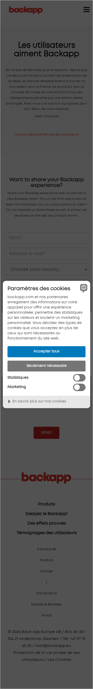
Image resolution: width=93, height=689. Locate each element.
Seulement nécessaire (47, 366)
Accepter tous (46, 351)
